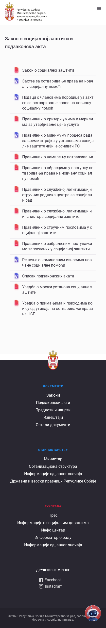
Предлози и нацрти (53, 410)
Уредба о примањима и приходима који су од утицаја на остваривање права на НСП (57, 308)
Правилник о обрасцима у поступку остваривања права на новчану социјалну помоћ (57, 173)
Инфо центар (53, 530)
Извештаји (53, 417)
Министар (53, 459)
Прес (53, 515)
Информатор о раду (53, 537)
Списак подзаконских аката (48, 276)
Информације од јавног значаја (53, 473)
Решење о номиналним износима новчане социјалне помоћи (57, 263)
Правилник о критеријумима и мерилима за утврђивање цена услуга (57, 122)
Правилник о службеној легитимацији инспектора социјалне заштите (57, 214)
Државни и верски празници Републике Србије (53, 481)
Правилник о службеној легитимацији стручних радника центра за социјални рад (57, 195)
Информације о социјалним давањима (53, 522)
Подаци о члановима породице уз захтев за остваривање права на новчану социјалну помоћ (57, 103)
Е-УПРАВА (53, 506)
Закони (53, 395)
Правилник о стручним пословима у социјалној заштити (57, 230)
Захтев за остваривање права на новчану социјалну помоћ (57, 84)
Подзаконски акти (53, 402)
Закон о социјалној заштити (48, 70)
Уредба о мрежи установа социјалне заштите (57, 290)
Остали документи (53, 424)
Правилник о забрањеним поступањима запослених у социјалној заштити (57, 246)
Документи (53, 386)
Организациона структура (53, 466)
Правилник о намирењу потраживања (57, 157)
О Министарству (53, 450)
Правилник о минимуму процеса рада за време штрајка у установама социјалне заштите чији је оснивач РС (58, 140)
